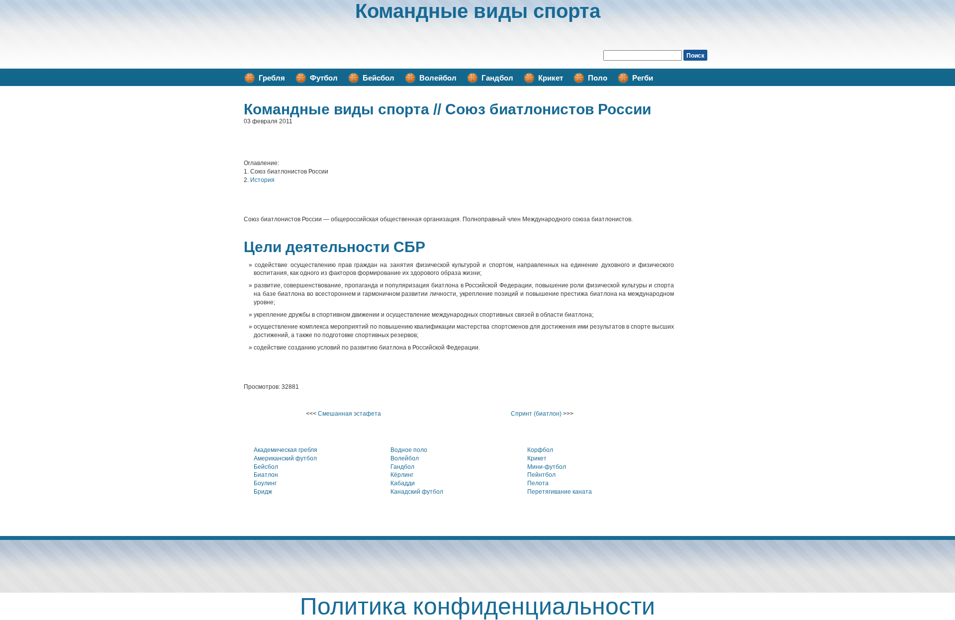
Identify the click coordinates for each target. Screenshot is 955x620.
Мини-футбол (546, 466)
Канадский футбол (416, 491)
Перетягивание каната (559, 491)
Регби (642, 78)
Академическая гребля (285, 449)
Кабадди (402, 483)
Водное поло (408, 449)
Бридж (263, 491)
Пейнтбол (541, 474)
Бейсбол (378, 78)
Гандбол (497, 78)
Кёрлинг (401, 474)
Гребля (272, 78)
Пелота (538, 483)
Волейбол (438, 78)
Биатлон (266, 474)
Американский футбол (285, 458)
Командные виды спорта (477, 11)
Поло (597, 78)
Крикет (550, 78)
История (262, 180)
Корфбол (540, 449)
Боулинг (265, 483)
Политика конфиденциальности (477, 606)
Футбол (324, 78)
